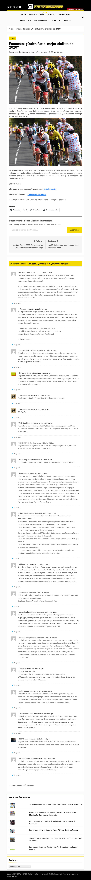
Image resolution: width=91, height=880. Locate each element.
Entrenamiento (41, 21)
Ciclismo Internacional (37, 194)
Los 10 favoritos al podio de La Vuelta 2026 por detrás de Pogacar (53, 830)
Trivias (12, 38)
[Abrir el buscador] (83, 17)
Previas (67, 21)
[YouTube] (20, 7)
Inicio (23, 15)
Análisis (56, 21)
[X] (14, 7)
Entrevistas (64, 15)
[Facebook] (8, 7)
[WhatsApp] (17, 7)
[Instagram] (11, 7)
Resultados (25, 21)
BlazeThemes (12, 876)
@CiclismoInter (50, 189)
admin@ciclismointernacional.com (23, 52)
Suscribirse (74, 230)
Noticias (52, 15)
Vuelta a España (37, 14)
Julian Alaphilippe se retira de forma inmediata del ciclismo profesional (55, 804)
